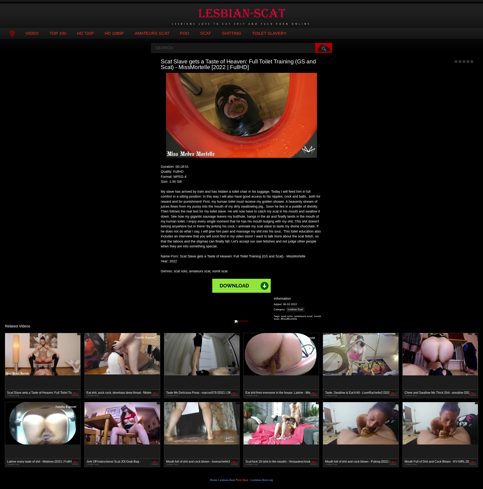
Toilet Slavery (269, 33)
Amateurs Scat (152, 33)
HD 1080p (114, 33)
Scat (205, 33)
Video (31, 33)
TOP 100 (58, 33)
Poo (184, 33)
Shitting (231, 33)
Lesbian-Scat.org (262, 479)
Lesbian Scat (295, 309)
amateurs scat (303, 316)
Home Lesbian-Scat (222, 479)
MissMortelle (289, 318)
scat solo (287, 316)
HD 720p (85, 33)
